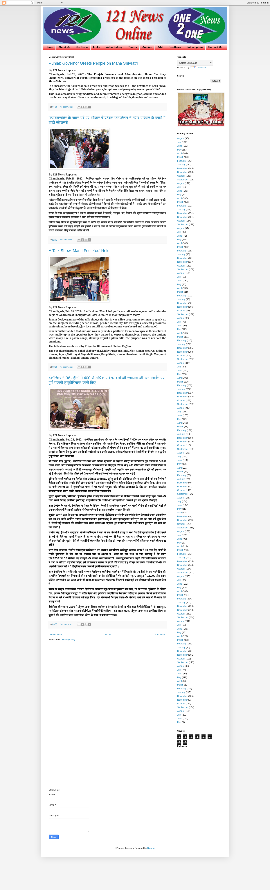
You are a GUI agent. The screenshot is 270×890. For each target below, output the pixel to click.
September (182, 179)
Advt (160, 47)
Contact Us (215, 47)
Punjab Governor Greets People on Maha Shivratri (93, 63)
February (181, 161)
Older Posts (159, 634)
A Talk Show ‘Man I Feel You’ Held (79, 250)
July (179, 142)
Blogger (151, 848)
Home (49, 47)
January (181, 164)
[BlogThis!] (82, 107)
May (179, 149)
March (180, 157)
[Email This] (79, 107)
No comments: (66, 107)
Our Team (82, 47)
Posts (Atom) (68, 639)
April (179, 153)
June (179, 146)
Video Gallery (114, 47)
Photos (132, 47)
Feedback (175, 47)
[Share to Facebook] (89, 107)
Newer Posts (56, 634)
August (180, 138)
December (182, 168)
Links (96, 47)
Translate (201, 67)
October (181, 176)
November (182, 172)
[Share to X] (86, 107)
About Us (64, 47)
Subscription (195, 47)
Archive (147, 47)
